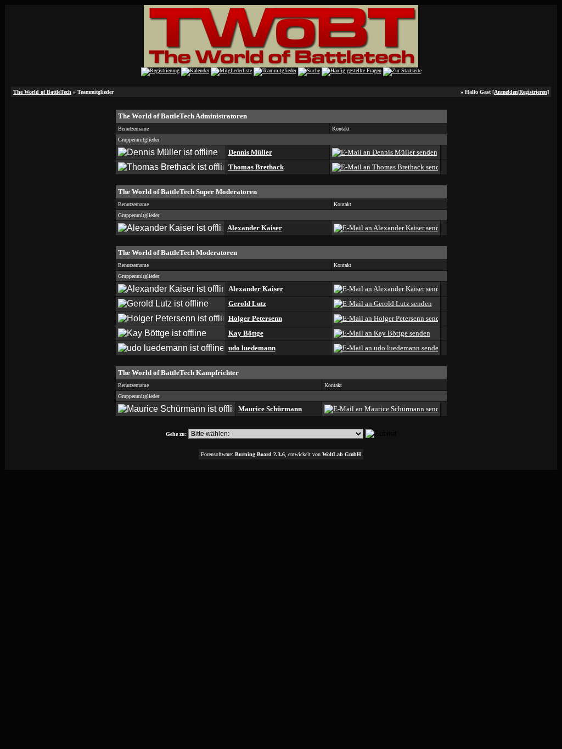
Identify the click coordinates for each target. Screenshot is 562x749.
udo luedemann (252, 348)
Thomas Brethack (256, 167)
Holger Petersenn (255, 318)
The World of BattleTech (42, 92)
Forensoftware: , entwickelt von (281, 454)
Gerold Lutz (247, 303)
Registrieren (533, 92)
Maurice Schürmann (270, 409)
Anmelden (506, 92)
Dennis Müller (250, 152)
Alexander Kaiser (254, 228)
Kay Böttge (245, 333)
